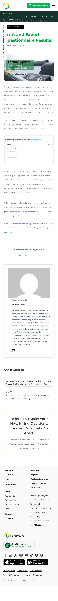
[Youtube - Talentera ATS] (26, 555)
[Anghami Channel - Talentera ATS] (42, 555)
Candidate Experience (39, 479)
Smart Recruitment (14, 16)
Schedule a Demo (40, 5)
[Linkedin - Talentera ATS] (11, 555)
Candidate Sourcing (38, 483)
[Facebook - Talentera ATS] (5, 555)
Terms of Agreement (11, 575)
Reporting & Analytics (39, 496)
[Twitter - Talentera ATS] (16, 555)
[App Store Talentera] (14, 562)
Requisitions (35, 475)
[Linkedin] (26, 255)
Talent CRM (35, 487)
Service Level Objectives (32, 575)
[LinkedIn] (13, 351)
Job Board (9, 508)
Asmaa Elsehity (18, 304)
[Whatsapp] (38, 255)
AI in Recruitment (37, 512)
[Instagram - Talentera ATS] (21, 555)
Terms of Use (22, 571)
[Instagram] (32, 255)
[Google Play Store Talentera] (37, 562)
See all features (36, 525)
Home (5, 16)
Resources (11, 519)
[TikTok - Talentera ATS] (31, 555)
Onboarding (35, 516)
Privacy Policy (9, 571)
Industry (10, 479)
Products (10, 475)
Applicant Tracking (38, 491)
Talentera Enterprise (13, 504)
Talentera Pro (10, 500)
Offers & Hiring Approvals (40, 508)
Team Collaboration (38, 504)
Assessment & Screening (40, 500)
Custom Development (39, 521)
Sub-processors (36, 571)
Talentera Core (11, 496)
